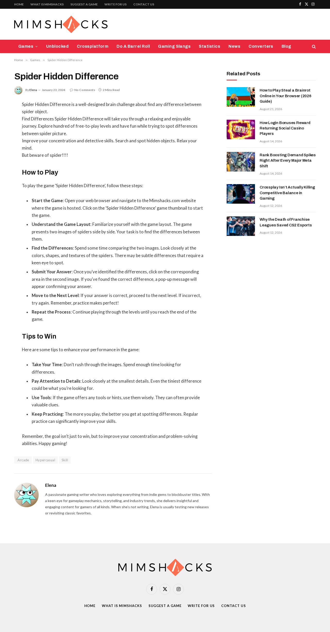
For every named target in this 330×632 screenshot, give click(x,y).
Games (25, 46)
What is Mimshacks (47, 4)
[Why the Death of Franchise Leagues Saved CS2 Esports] (241, 226)
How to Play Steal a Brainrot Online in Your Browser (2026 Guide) (285, 95)
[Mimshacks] (61, 24)
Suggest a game (84, 4)
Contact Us (143, 4)
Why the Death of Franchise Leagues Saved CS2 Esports (286, 222)
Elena (33, 90)
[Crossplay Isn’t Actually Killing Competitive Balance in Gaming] (241, 194)
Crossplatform (92, 46)
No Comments (84, 90)
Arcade (23, 460)
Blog (286, 46)
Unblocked (57, 46)
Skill (65, 460)
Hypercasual (45, 460)
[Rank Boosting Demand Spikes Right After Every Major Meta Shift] (241, 161)
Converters (261, 46)
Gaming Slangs (174, 46)
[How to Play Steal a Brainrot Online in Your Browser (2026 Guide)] (241, 97)
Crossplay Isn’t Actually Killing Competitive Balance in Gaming (287, 192)
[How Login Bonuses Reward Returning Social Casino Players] (241, 129)
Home (19, 4)
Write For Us (115, 4)
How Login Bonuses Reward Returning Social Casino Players (285, 128)
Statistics (209, 46)
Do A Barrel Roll (133, 46)
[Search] (313, 46)
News (234, 46)
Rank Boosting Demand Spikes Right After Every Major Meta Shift (288, 160)
